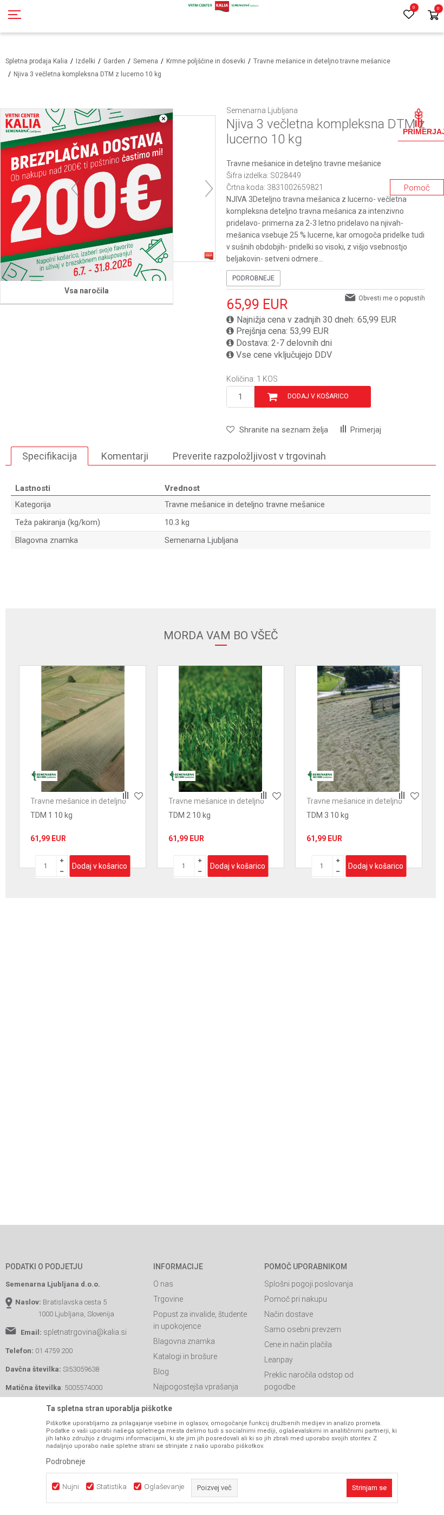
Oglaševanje (164, 1487)
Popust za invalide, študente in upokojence (200, 1320)
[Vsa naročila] (87, 195)
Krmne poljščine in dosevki (205, 61)
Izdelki (85, 61)
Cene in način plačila (298, 1344)
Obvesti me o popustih (391, 298)
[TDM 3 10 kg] (359, 729)
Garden (114, 61)
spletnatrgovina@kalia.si (85, 1332)
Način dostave (288, 1314)
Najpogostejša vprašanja (195, 1386)
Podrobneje (253, 278)
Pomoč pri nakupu (295, 1299)
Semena (145, 61)
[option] (82, 766)
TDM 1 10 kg (51, 815)
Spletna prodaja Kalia (36, 61)
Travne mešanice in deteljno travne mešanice (321, 61)
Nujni (70, 1487)
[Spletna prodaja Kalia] (222, 16)
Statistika (111, 1487)
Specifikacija (49, 456)
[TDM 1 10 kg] (82, 729)
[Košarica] (433, 16)
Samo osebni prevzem (302, 1329)
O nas (163, 1284)
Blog (161, 1371)
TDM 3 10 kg (327, 815)
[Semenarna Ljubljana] (43, 776)
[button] (277, 430)
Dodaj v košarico (318, 396)
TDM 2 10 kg (189, 815)
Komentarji (124, 456)
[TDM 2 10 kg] (221, 729)
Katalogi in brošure (185, 1356)
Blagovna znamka (184, 1341)
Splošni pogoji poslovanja (308, 1284)
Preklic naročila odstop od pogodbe (309, 1380)
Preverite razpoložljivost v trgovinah (249, 456)
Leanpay (278, 1359)
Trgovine (168, 1299)
